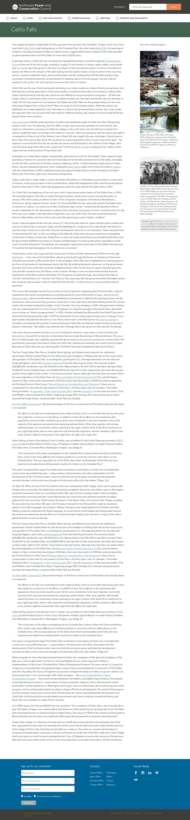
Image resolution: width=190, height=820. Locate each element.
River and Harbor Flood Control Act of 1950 (79, 377)
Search (173, 7)
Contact (119, 7)
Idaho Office (95, 776)
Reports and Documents (134, 18)
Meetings (105, 18)
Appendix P (88, 391)
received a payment (52, 363)
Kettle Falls (101, 48)
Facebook (136, 773)
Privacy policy (116, 813)
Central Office (96, 772)
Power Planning (81, 18)
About (13, 18)
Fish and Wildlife (52, 18)
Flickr (136, 780)
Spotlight (27, 796)
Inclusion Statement (153, 813)
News (30, 18)
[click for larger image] (159, 64)
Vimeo (157, 773)
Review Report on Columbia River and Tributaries (74, 384)
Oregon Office (96, 784)
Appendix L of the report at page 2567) (52, 391)
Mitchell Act (18, 335)
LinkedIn (150, 773)
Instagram (143, 773)
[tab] (11, 18)
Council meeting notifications (49, 796)
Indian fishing (29, 48)
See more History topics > (153, 44)
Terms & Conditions (134, 813)
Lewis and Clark (20, 122)
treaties (117, 166)
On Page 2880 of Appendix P (27, 404)
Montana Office (97, 780)
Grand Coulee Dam (108, 319)
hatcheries (17, 257)
